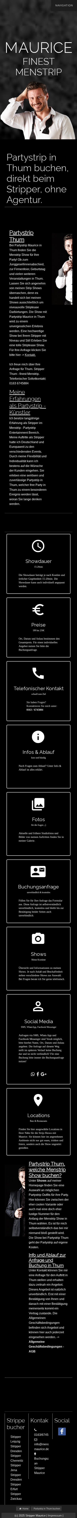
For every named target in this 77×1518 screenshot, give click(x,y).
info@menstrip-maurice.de (44, 1447)
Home (25, 1508)
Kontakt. (30, 354)
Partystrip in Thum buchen (47, 1508)
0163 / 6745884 (35, 709)
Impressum (55, 1515)
